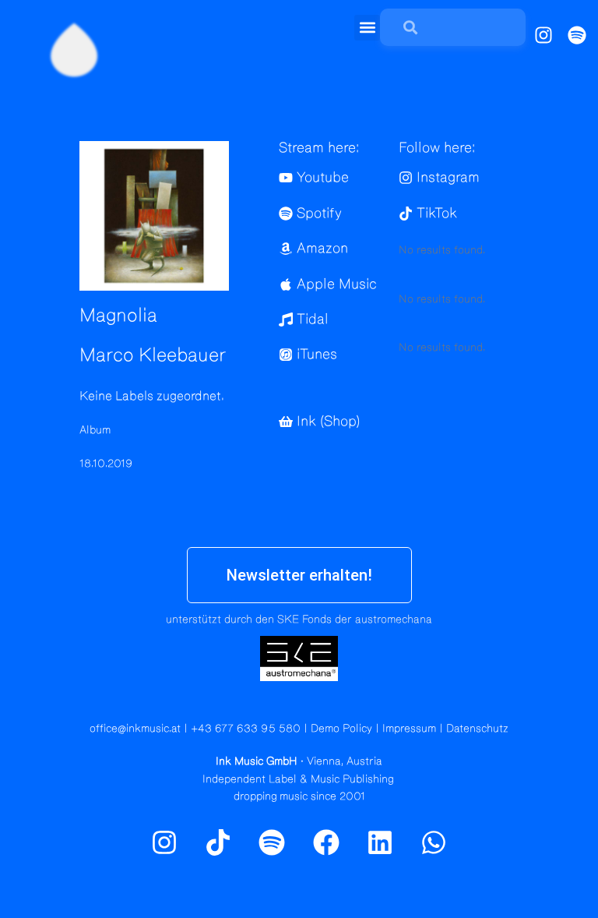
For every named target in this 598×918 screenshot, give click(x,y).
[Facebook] (326, 842)
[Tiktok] (218, 842)
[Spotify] (577, 35)
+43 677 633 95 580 (246, 728)
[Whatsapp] (434, 842)
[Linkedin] (380, 842)
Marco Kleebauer (153, 355)
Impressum (409, 728)
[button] (367, 28)
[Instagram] (543, 35)
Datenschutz (477, 728)
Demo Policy (341, 728)
